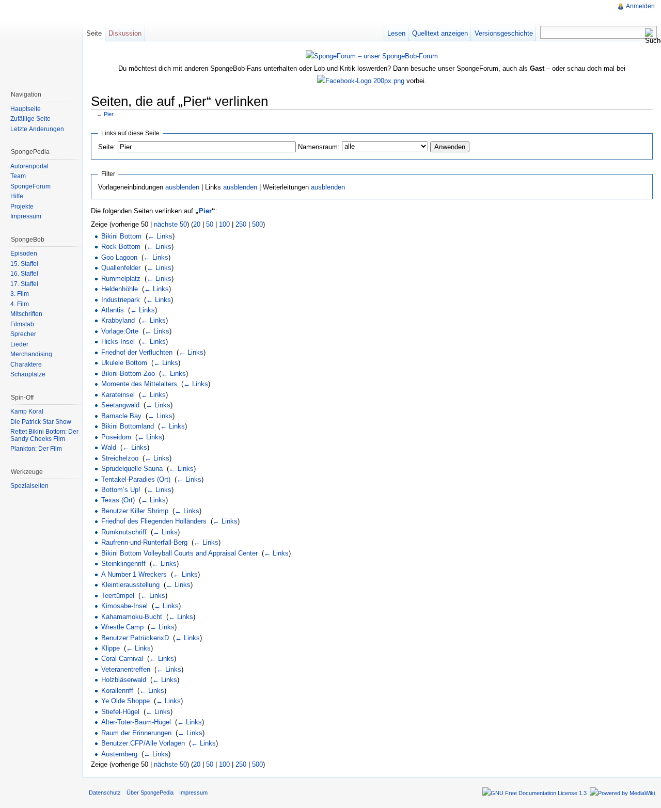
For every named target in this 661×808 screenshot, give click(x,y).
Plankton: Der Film (36, 448)
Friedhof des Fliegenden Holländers (154, 521)
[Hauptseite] (41, 41)
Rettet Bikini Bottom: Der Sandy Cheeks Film (44, 435)
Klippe (110, 648)
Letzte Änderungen (37, 129)
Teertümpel (117, 595)
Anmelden (640, 6)
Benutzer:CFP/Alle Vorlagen (143, 743)
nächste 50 (170, 224)
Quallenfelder (120, 268)
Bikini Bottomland (127, 426)
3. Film (19, 293)
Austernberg (119, 754)
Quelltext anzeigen (440, 33)
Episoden (23, 253)
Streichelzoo (119, 458)
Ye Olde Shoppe (125, 701)
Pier (109, 114)
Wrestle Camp (122, 627)
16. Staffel (24, 273)
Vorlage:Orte (119, 331)
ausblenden (182, 187)
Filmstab (22, 324)
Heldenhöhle (119, 289)
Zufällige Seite (30, 118)
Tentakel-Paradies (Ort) (135, 479)
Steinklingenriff (123, 563)
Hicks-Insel (118, 341)
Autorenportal (29, 166)
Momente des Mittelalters (139, 384)
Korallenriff (117, 690)
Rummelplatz (120, 278)
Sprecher (23, 334)
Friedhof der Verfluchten (136, 352)
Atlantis (112, 310)
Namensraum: (319, 147)
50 (209, 224)
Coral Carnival (122, 658)
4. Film (19, 304)
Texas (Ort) (118, 500)
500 (257, 224)
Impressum (25, 216)
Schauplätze (27, 374)
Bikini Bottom (121, 236)
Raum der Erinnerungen (136, 733)
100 (224, 224)
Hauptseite (25, 109)
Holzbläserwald (123, 680)
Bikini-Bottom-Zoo (128, 373)
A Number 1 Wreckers (134, 574)
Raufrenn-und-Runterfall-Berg (144, 542)
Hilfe (16, 196)
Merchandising (31, 354)
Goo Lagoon (119, 257)
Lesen (396, 33)
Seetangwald (120, 405)
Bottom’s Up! (120, 490)
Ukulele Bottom (124, 363)
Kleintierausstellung (130, 585)
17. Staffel (24, 284)
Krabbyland (118, 320)
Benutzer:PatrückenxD (135, 638)
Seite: (107, 147)
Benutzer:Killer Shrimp (134, 511)
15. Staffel (24, 263)
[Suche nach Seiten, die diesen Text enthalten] (650, 36)
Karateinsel (118, 395)
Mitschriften (26, 314)
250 (240, 224)
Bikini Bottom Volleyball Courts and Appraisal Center (179, 553)
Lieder (19, 344)
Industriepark (120, 300)
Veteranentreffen (125, 669)
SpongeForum (30, 186)
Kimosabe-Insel (124, 606)
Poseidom (116, 437)
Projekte (22, 206)
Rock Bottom (120, 246)
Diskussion (124, 33)
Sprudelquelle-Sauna (132, 468)
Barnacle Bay (121, 416)
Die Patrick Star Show (40, 421)
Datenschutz (105, 792)
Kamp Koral (26, 411)
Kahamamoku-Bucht (131, 617)
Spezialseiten (29, 485)
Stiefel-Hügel (120, 712)
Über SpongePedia (150, 792)
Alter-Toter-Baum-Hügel (136, 722)
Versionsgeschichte (504, 33)
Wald (108, 447)
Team (18, 176)
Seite (94, 33)
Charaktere (26, 364)
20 (196, 224)
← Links (160, 236)
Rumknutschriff (124, 532)
